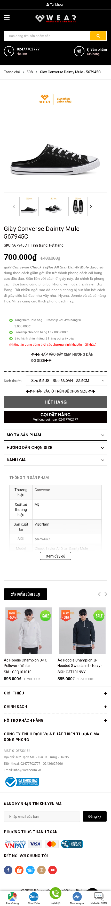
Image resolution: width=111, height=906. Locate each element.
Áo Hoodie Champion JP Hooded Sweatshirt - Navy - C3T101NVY (80, 663)
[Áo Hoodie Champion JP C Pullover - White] (29, 630)
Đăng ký (94, 816)
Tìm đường (12, 903)
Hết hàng (56, 402)
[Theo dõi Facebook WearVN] (8, 870)
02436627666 (53, 763)
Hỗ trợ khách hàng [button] (24, 720)
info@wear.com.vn (27, 770)
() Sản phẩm (97, 51)
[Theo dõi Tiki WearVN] (30, 870)
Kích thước (12, 380)
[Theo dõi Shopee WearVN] (19, 870)
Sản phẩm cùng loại (25, 594)
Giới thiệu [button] (14, 693)
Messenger (77, 903)
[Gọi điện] (55, 894)
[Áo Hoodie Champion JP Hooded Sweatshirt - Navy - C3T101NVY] (82, 630)
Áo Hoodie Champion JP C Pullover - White (25, 663)
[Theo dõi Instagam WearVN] (41, 870)
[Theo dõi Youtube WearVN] (52, 870)
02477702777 (28, 49)
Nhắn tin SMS (99, 903)
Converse (42, 490)
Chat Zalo (34, 903)
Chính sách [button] (15, 707)
